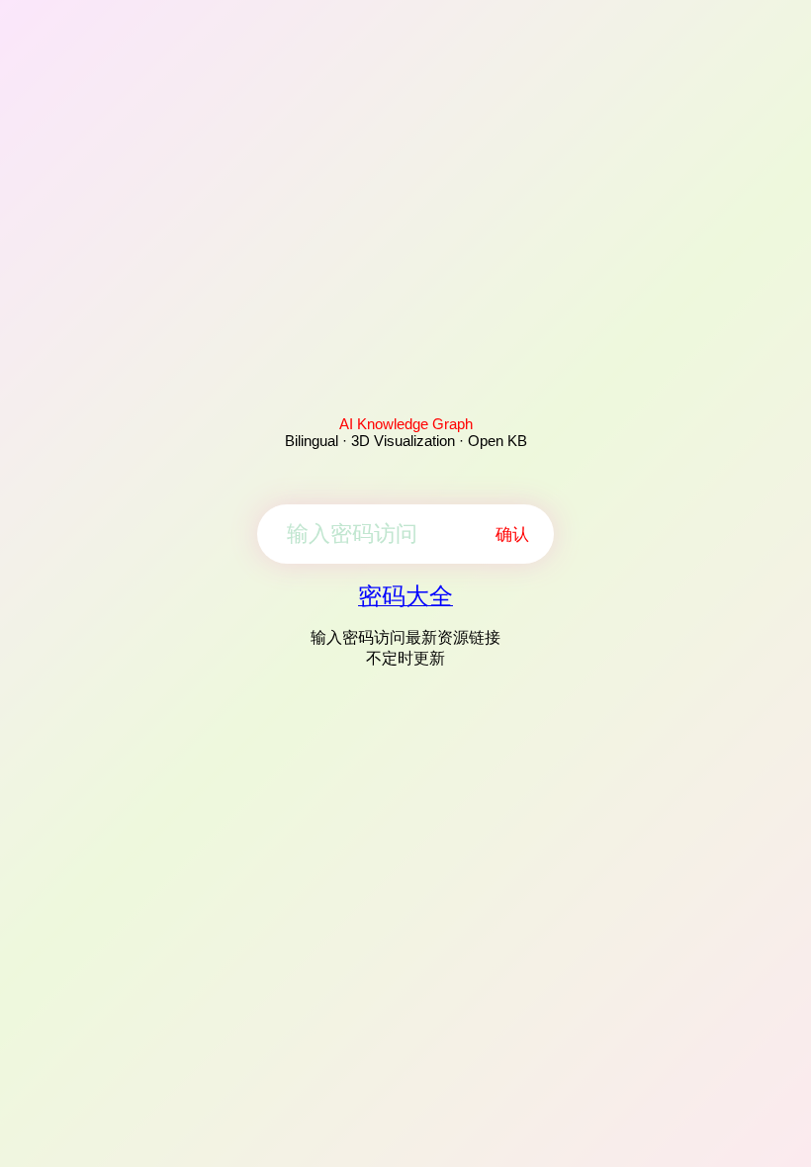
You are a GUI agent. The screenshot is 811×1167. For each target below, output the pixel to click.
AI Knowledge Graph (406, 423)
